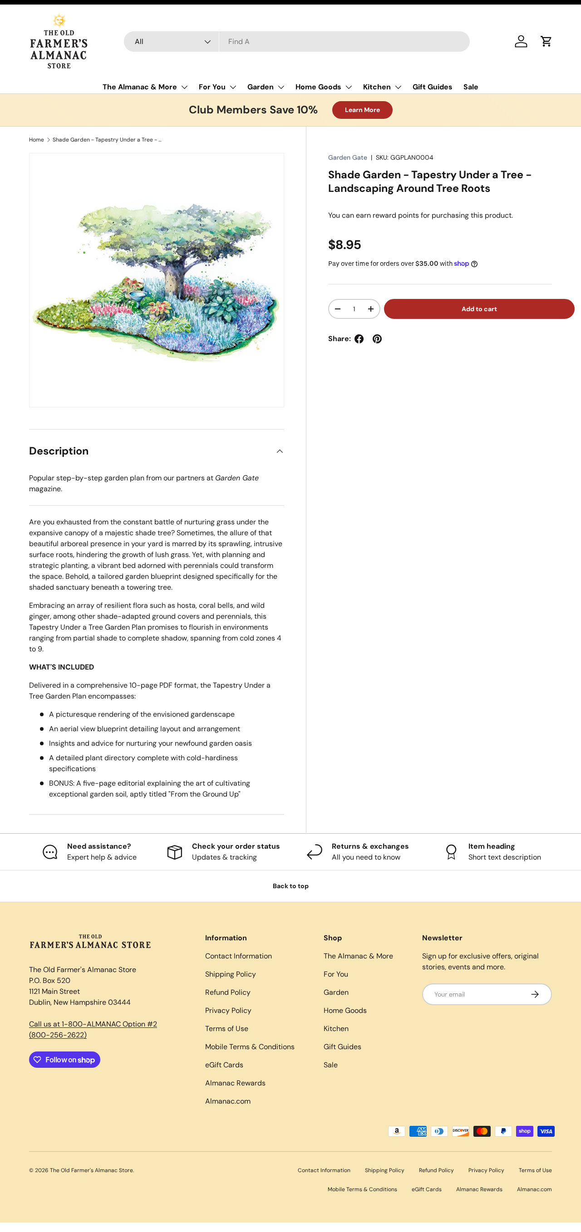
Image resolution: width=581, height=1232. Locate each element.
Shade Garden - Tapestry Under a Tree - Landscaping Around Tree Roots (107, 139)
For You (212, 87)
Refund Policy (228, 992)
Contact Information (238, 956)
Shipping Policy (230, 974)
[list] (157, 280)
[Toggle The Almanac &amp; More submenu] (184, 87)
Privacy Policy (228, 1010)
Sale (470, 87)
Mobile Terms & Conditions (250, 1046)
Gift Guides (433, 87)
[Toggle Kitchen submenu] (398, 87)
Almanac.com (228, 1101)
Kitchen (377, 87)
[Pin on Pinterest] (377, 339)
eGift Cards (224, 1065)
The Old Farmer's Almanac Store (91, 1170)
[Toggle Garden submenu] (281, 87)
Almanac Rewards (235, 1083)
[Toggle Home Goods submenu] (348, 87)
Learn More (362, 110)
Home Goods (318, 87)
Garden (260, 87)
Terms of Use (226, 1028)
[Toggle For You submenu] (232, 87)
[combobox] (297, 41)
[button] (546, 41)
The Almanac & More (140, 87)
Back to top (291, 886)
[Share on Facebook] (359, 339)
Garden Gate (347, 157)
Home (36, 139)
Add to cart (479, 309)
